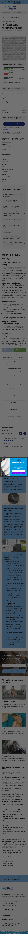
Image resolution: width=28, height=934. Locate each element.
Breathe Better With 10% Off (18, 473)
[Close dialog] (26, 459)
